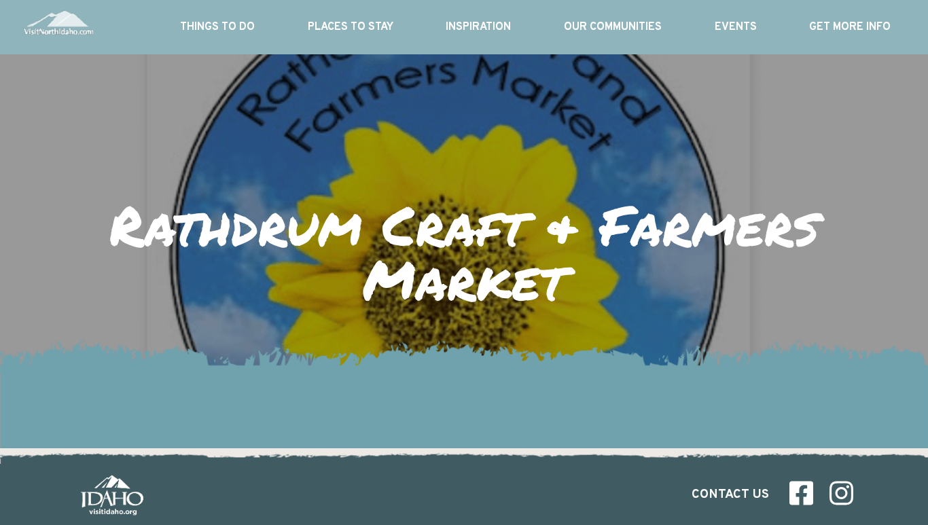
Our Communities (613, 27)
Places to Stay (350, 27)
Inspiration (478, 27)
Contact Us (730, 495)
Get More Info (850, 27)
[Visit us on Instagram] (841, 496)
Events (736, 27)
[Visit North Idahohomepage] (58, 27)
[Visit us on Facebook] (801, 496)
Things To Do (217, 27)
